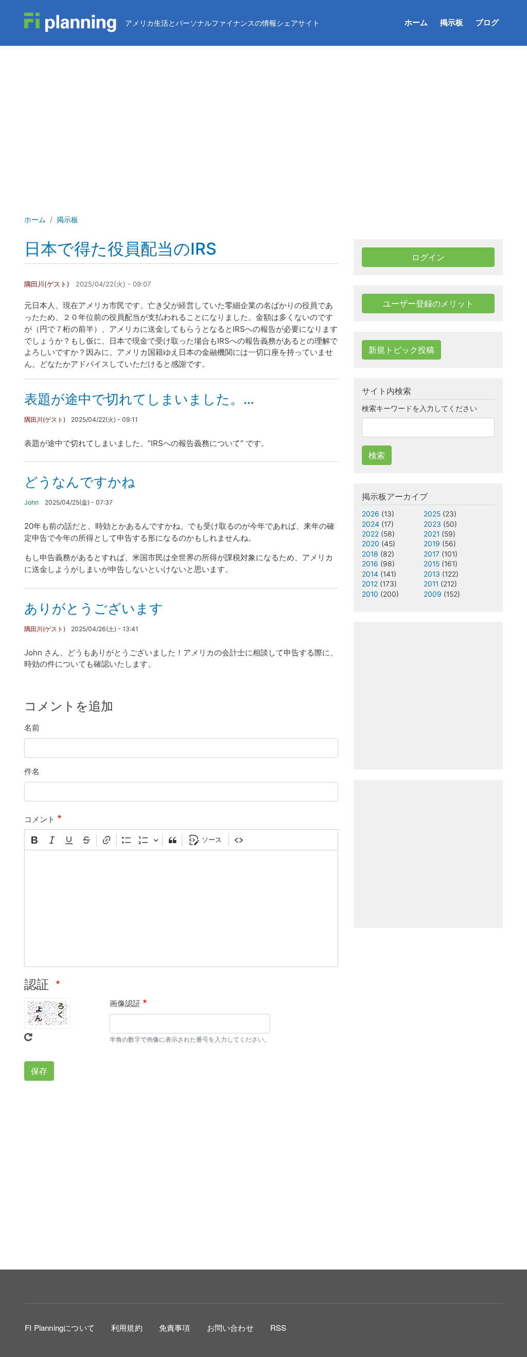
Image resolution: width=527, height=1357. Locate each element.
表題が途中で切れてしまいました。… (139, 399)
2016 (370, 564)
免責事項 (174, 1327)
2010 (370, 594)
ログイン (428, 257)
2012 (370, 584)
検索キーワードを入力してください (419, 408)
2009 (433, 594)
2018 (370, 554)
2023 (432, 524)
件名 (32, 771)
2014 (370, 574)
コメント (39, 819)
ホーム (416, 22)
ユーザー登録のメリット (428, 303)
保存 (39, 1071)
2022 (370, 534)
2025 (432, 514)
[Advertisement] (263, 123)
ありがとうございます (93, 608)
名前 (32, 728)
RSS (278, 1327)
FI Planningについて (60, 1327)
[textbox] (181, 908)
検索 (376, 455)
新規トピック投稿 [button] (401, 350)
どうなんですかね (79, 482)
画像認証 (125, 1003)
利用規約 (127, 1327)
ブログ (487, 22)
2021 (432, 534)
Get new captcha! (28, 1037)
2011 (431, 584)
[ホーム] (70, 22)
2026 (370, 514)
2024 (370, 524)
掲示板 (451, 22)
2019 (432, 544)
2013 (432, 574)
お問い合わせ (230, 1327)
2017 (432, 554)
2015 (432, 564)
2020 (370, 544)
